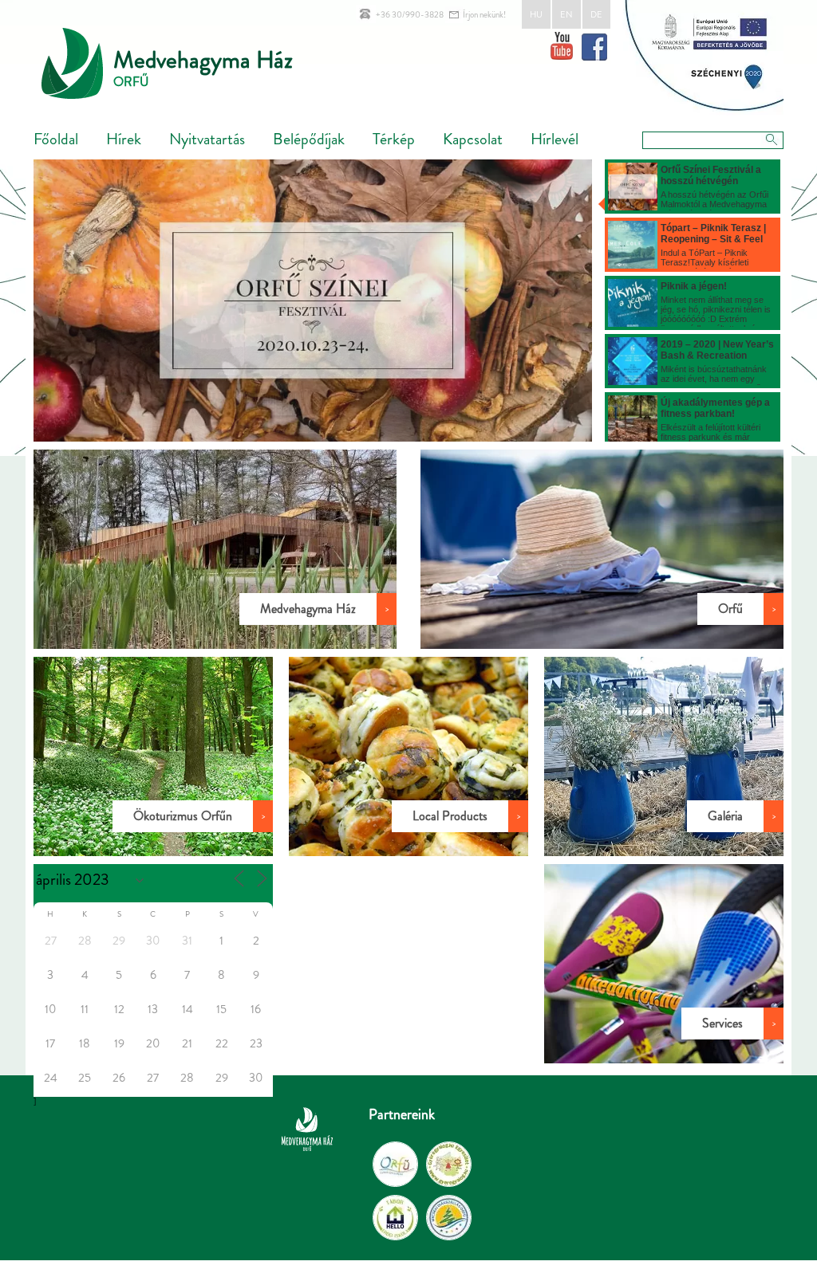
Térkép (394, 139)
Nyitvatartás (207, 139)
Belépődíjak (309, 139)
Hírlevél (554, 139)
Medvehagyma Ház (203, 59)
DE (596, 14)
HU (536, 14)
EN (566, 14)
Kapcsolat (473, 139)
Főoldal (56, 139)
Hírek (123, 139)
